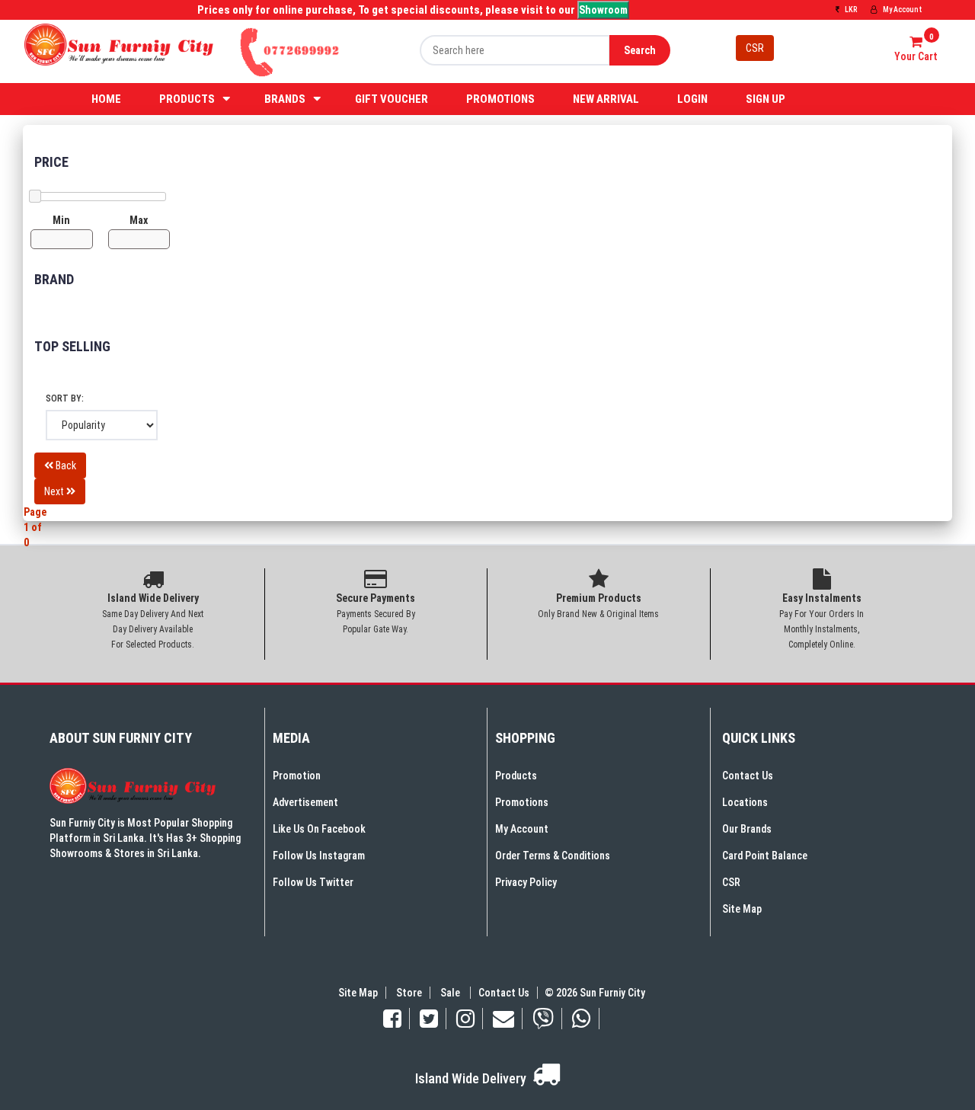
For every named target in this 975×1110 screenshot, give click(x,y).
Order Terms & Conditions (552, 855)
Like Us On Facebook (319, 829)
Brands (284, 99)
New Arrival (606, 99)
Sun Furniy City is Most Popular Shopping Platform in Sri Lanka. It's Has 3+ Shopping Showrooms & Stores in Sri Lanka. (145, 838)
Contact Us (747, 775)
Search (640, 50)
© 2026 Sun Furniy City (592, 993)
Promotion (297, 775)
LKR (850, 9)
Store (409, 993)
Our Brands (747, 829)
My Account (901, 9)
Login (692, 99)
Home (106, 99)
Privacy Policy (526, 882)
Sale (451, 993)
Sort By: (65, 398)
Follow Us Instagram (319, 855)
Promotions (500, 99)
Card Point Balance (764, 855)
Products (187, 99)
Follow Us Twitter (313, 882)
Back (64, 465)
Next (55, 491)
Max (138, 220)
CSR (755, 48)
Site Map (742, 909)
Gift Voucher (391, 99)
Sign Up (765, 99)
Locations (745, 802)
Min (61, 220)
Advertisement (305, 802)
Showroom (603, 10)
